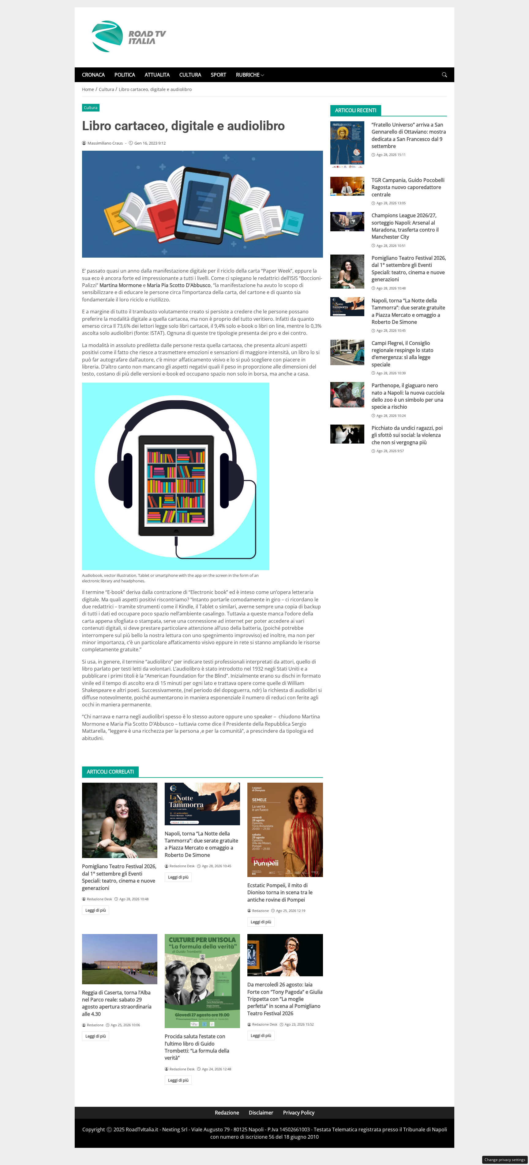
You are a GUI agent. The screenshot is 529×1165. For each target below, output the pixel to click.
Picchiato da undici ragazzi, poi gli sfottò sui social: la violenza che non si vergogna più (407, 435)
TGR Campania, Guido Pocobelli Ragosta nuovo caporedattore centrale (408, 187)
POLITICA (124, 74)
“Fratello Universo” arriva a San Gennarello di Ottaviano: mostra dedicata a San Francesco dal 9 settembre (409, 135)
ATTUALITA (157, 74)
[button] (444, 74)
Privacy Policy (298, 1112)
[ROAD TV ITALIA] (128, 36)
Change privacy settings (505, 1159)
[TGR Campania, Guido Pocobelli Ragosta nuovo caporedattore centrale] (347, 186)
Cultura (90, 107)
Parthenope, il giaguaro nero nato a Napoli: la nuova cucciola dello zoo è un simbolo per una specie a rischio (408, 396)
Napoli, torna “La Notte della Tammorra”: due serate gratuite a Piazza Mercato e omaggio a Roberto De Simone (201, 844)
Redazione (227, 1112)
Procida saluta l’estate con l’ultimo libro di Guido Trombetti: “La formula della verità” (197, 1047)
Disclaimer (261, 1112)
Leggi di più (95, 910)
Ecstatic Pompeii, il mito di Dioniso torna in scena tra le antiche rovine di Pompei (280, 892)
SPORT (218, 74)
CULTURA (190, 74)
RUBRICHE (248, 74)
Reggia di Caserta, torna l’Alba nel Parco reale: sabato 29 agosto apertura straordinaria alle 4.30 (117, 1003)
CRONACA (93, 74)
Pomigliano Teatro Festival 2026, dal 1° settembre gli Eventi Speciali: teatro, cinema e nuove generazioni (119, 877)
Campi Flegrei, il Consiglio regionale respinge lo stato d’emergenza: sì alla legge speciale (402, 354)
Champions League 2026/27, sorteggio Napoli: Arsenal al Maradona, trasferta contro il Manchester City (405, 226)
